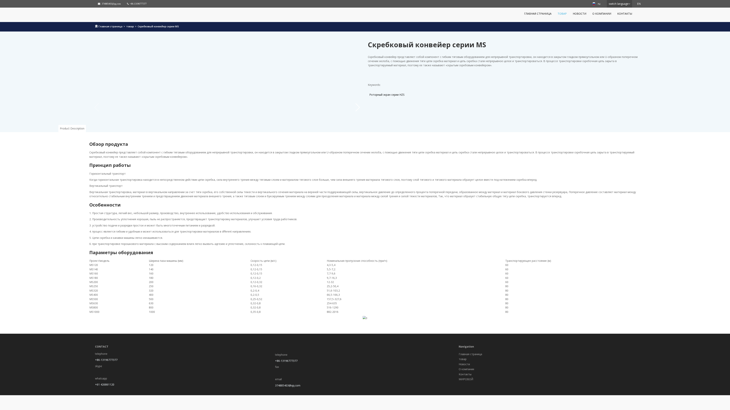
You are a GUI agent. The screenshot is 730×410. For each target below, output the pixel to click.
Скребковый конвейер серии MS (158, 26)
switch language (618, 4)
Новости (579, 13)
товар (562, 13)
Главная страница (537, 13)
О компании (601, 13)
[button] (357, 107)
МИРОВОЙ (466, 379)
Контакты (624, 13)
